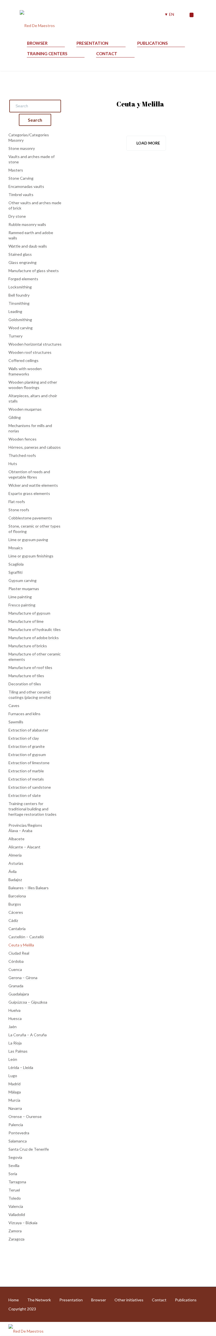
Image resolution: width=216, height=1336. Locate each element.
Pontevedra (18, 1132)
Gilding (14, 417)
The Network (39, 1299)
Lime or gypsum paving (28, 539)
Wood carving (20, 327)
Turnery (15, 336)
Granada (15, 985)
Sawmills (15, 721)
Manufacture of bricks (27, 645)
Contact (106, 53)
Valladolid (16, 1214)
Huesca (15, 1018)
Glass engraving (22, 262)
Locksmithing (20, 286)
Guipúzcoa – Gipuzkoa (27, 1002)
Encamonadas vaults (26, 186)
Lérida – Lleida (20, 1067)
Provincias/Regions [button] (25, 825)
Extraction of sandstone (29, 787)
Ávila (12, 871)
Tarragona (17, 1181)
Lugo (12, 1075)
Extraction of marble (26, 770)
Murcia (14, 1100)
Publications (152, 43)
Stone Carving (20, 178)
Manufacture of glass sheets (33, 270)
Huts (12, 463)
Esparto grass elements (29, 493)
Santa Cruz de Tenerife (28, 1149)
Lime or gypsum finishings (30, 555)
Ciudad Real (18, 953)
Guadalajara (18, 994)
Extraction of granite (26, 746)
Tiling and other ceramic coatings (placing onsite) (29, 695)
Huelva (14, 1010)
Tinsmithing (19, 303)
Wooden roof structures (29, 352)
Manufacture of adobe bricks (33, 637)
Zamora (15, 1230)
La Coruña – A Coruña (27, 1034)
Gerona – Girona (22, 977)
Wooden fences (22, 439)
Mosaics (15, 547)
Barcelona (17, 895)
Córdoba (16, 961)
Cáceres (15, 912)
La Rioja (15, 1043)
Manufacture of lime (26, 621)
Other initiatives (128, 1299)
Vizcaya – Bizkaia (22, 1222)
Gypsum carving (22, 580)
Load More (148, 143)
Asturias (15, 863)
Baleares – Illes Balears (28, 887)
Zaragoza (16, 1239)
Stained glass (20, 254)
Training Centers (47, 53)
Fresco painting (21, 605)
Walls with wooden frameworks (25, 371)
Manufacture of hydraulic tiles (34, 629)
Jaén (12, 1026)
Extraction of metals (26, 779)
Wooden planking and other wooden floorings (32, 385)
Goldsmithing (20, 319)
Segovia (15, 1157)
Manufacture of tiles (26, 675)
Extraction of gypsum (27, 754)
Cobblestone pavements (30, 517)
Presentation (92, 43)
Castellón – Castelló (26, 936)
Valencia (15, 1206)
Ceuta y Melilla (21, 944)
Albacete (16, 838)
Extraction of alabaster (28, 730)
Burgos (14, 904)
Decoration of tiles (24, 683)
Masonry (16, 140)
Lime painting (20, 596)
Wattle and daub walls (27, 246)
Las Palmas (18, 1051)
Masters (15, 170)
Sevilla (13, 1165)
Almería (15, 855)
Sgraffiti (15, 572)
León (12, 1059)
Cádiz (13, 920)
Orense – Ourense (25, 1116)
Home (13, 1299)
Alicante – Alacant (24, 846)
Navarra (15, 1108)
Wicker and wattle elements (33, 485)
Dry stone (17, 216)
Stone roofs (18, 509)
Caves (13, 705)
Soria (12, 1173)
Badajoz (15, 879)
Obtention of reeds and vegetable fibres (29, 474)
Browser (37, 43)
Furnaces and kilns (24, 713)
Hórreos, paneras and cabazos (34, 447)
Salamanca (17, 1141)
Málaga (14, 1092)
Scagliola (16, 564)
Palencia (15, 1124)
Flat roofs (16, 501)
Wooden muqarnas (25, 409)
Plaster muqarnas (23, 588)
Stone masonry (21, 148)
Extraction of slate (24, 795)
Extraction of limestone (29, 762)
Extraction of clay (23, 738)
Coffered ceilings (23, 360)
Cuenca (15, 969)
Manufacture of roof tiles (30, 667)
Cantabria (17, 928)
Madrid (14, 1083)
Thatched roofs (22, 455)
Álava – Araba (20, 830)
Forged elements (23, 278)
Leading (15, 311)
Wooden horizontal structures (35, 344)
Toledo (14, 1198)
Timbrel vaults (20, 194)
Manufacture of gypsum (29, 613)
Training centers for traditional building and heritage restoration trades (32, 809)
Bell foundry (19, 295)
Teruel (14, 1190)
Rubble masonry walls (27, 224)
